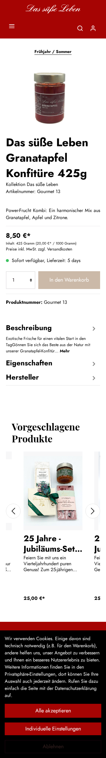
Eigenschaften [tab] (29, 363)
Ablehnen (53, 746)
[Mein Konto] (93, 28)
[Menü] (12, 26)
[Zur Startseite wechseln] (53, 8)
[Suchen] (80, 28)
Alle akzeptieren (53, 710)
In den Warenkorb (69, 280)
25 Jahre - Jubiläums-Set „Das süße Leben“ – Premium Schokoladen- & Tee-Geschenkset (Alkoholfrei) (49, 543)
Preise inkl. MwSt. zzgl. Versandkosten (39, 249)
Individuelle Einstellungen (53, 729)
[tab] (51, 338)
